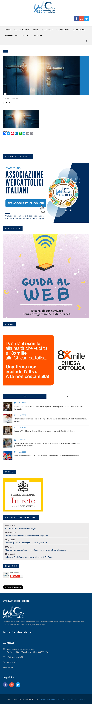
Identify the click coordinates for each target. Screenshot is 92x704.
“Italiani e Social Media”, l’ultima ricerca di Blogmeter (26, 535)
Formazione (62, 29)
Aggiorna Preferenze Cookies (74, 699)
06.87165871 (12, 662)
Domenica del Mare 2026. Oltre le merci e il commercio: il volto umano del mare (46, 455)
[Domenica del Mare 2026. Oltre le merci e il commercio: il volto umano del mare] (7, 455)
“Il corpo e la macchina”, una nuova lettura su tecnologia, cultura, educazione (35, 550)
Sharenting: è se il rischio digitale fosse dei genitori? (26, 542)
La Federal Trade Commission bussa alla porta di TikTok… (28, 557)
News (23, 35)
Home (8, 29)
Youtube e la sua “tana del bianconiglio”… (21, 528)
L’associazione (21, 29)
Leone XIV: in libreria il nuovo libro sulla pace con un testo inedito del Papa (44, 431)
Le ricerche (79, 29)
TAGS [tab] (68, 396)
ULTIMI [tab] (25, 396)
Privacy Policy (45, 699)
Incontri (46, 29)
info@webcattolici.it (14, 657)
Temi (35, 29)
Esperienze (10, 35)
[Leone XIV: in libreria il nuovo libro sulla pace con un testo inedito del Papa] (7, 430)
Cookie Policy (56, 699)
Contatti (37, 35)
